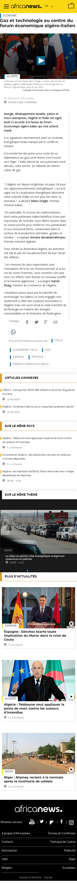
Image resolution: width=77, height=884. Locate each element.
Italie (58, 340)
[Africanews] (26, 6)
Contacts (7, 842)
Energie (18, 357)
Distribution (9, 850)
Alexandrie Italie (25, 350)
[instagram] (71, 822)
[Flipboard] (52, 822)
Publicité (69, 850)
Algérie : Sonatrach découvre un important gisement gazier (38, 406)
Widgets (7, 868)
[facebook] (61, 822)
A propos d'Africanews (16, 833)
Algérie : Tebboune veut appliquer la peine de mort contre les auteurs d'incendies (34, 708)
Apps (72, 859)
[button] (41, 60)
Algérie (12, 76)
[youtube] (32, 822)
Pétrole (37, 357)
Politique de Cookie (62, 842)
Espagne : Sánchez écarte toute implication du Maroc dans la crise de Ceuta (35, 635)
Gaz (48, 350)
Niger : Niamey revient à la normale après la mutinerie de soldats (33, 779)
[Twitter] (42, 822)
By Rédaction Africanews (19, 98)
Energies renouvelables (31, 364)
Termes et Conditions (61, 833)
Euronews (69, 868)
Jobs (5, 859)
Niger (9, 771)
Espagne (11, 625)
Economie (10, 15)
